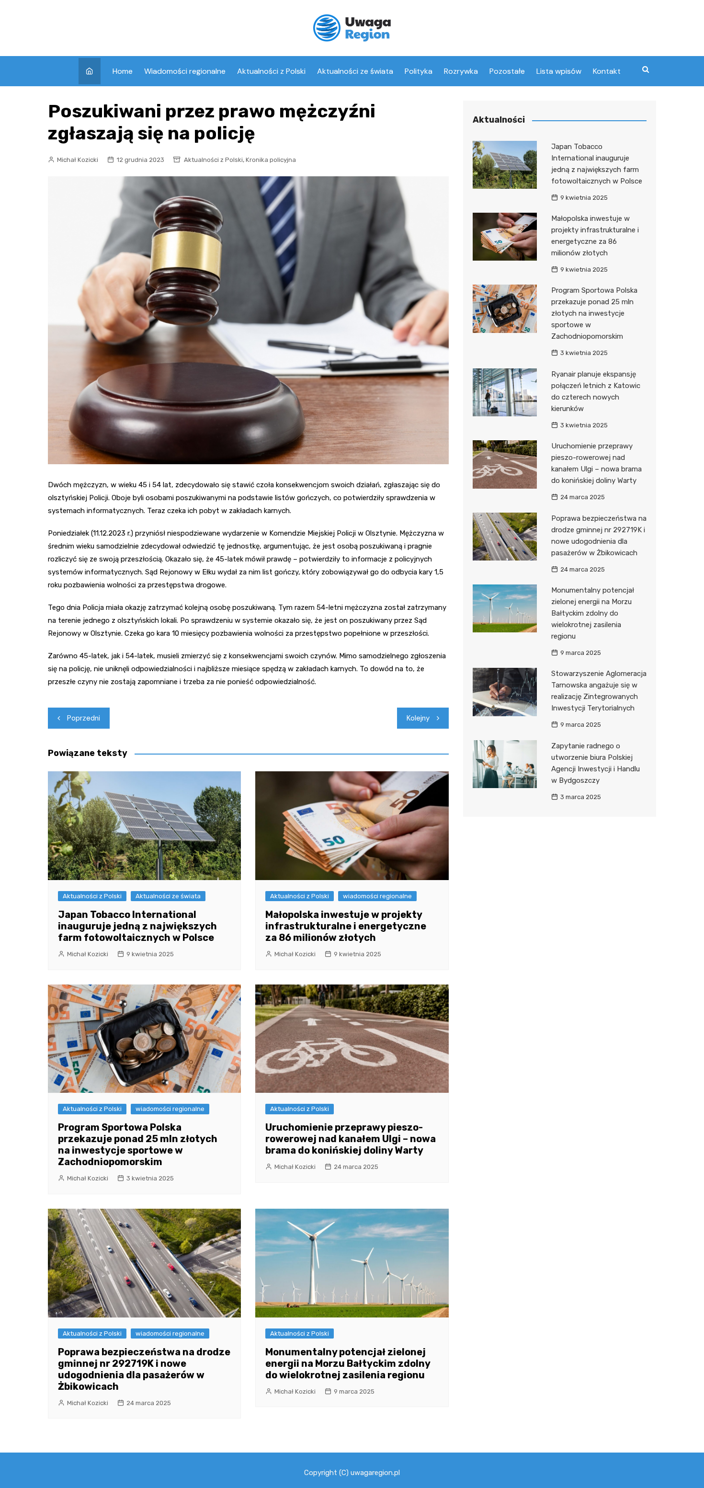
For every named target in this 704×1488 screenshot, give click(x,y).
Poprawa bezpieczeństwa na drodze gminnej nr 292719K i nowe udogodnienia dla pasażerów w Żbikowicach (144, 1369)
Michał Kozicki (77, 159)
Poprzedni (83, 718)
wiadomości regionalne (377, 896)
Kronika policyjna (271, 159)
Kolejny (418, 718)
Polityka (418, 71)
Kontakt (607, 71)
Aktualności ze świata (355, 71)
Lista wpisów (558, 71)
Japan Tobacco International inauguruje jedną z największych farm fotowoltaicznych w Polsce (137, 926)
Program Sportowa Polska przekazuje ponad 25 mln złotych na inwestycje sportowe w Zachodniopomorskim (137, 1145)
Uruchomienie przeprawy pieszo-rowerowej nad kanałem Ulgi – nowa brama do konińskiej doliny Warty (350, 1139)
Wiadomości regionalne (185, 71)
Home (123, 71)
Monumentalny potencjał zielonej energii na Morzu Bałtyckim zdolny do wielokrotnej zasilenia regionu (347, 1363)
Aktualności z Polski (271, 71)
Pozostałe (507, 71)
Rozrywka (461, 71)
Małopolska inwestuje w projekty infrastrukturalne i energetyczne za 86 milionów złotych (345, 926)
